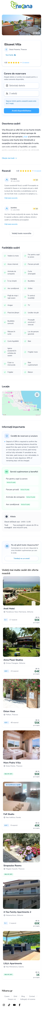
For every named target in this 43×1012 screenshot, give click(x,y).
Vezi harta (9, 55)
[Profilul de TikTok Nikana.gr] (9, 1005)
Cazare (6, 996)
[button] (28, 170)
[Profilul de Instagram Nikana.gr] (4, 1005)
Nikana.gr (7, 990)
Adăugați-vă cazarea (27, 999)
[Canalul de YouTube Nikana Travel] (14, 1005)
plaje (25, 136)
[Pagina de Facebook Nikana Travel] (20, 1005)
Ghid (15, 996)
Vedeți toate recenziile (21, 233)
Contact (32, 996)
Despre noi (12, 999)
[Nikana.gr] (21, 5)
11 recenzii (37, 171)
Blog (23, 996)
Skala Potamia (14, 49)
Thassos (24, 49)
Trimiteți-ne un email (22, 558)
